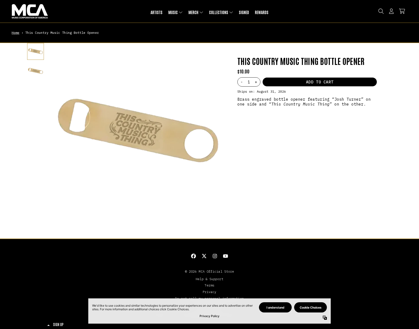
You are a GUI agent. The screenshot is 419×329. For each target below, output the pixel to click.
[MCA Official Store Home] (30, 11)
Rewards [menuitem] (261, 12)
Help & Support (209, 279)
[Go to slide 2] (140, 218)
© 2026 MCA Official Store (209, 271)
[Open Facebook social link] (193, 256)
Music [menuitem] (173, 12)
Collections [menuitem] (218, 12)
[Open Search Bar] (381, 11)
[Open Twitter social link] (204, 256)
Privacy (210, 292)
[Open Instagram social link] (215, 256)
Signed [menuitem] (244, 12)
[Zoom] (138, 133)
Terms (210, 285)
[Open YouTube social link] (225, 256)
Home (15, 32)
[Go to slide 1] (136, 218)
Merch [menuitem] (193, 12)
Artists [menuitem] (156, 12)
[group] (35, 51)
